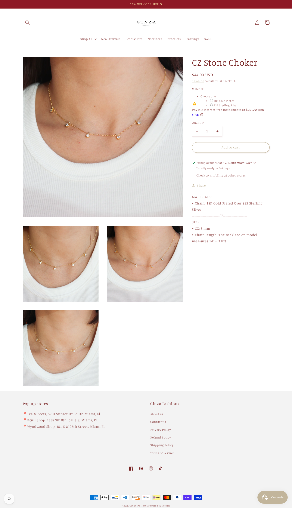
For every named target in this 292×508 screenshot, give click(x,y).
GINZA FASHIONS (139, 505)
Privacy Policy (160, 429)
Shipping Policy (161, 445)
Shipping (198, 81)
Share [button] (201, 185)
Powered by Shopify (159, 505)
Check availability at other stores (221, 175)
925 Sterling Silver (225, 105)
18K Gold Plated (224, 100)
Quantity (198, 122)
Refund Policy (160, 437)
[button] (27, 22)
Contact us (158, 422)
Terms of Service (162, 453)
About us (156, 414)
